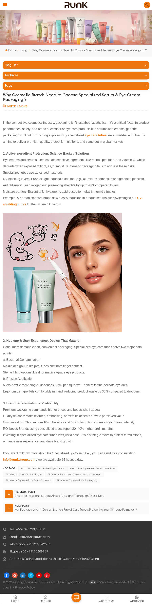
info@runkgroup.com (19, 459)
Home (12, 50)
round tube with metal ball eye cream (42, 469)
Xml (8, 587)
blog (24, 50)
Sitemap (138, 582)
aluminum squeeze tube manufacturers (28, 481)
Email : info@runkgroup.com (30, 537)
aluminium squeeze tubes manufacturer (92, 469)
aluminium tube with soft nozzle (24, 475)
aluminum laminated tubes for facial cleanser (74, 475)
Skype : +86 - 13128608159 (29, 551)
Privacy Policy (25, 587)
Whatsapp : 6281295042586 (30, 544)
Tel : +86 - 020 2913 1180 (27, 529)
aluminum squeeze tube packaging (77, 481)
